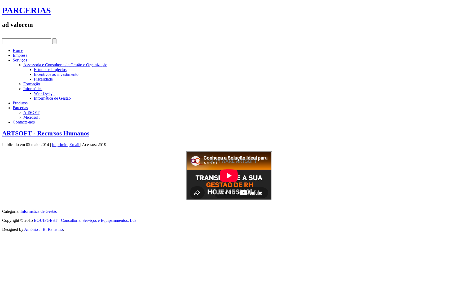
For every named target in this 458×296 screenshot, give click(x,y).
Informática (32, 88)
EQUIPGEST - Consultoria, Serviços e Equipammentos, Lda (85, 220)
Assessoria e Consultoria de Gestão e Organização (65, 65)
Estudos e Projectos (50, 69)
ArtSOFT (31, 112)
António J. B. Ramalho (43, 229)
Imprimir (60, 144)
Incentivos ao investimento (56, 74)
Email (74, 144)
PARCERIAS (26, 10)
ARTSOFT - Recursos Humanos (45, 133)
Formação (31, 84)
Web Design (44, 93)
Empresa (20, 55)
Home (18, 50)
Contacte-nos (24, 122)
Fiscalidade (43, 79)
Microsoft (31, 117)
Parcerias (20, 107)
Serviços (20, 60)
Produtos (20, 103)
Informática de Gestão (52, 98)
